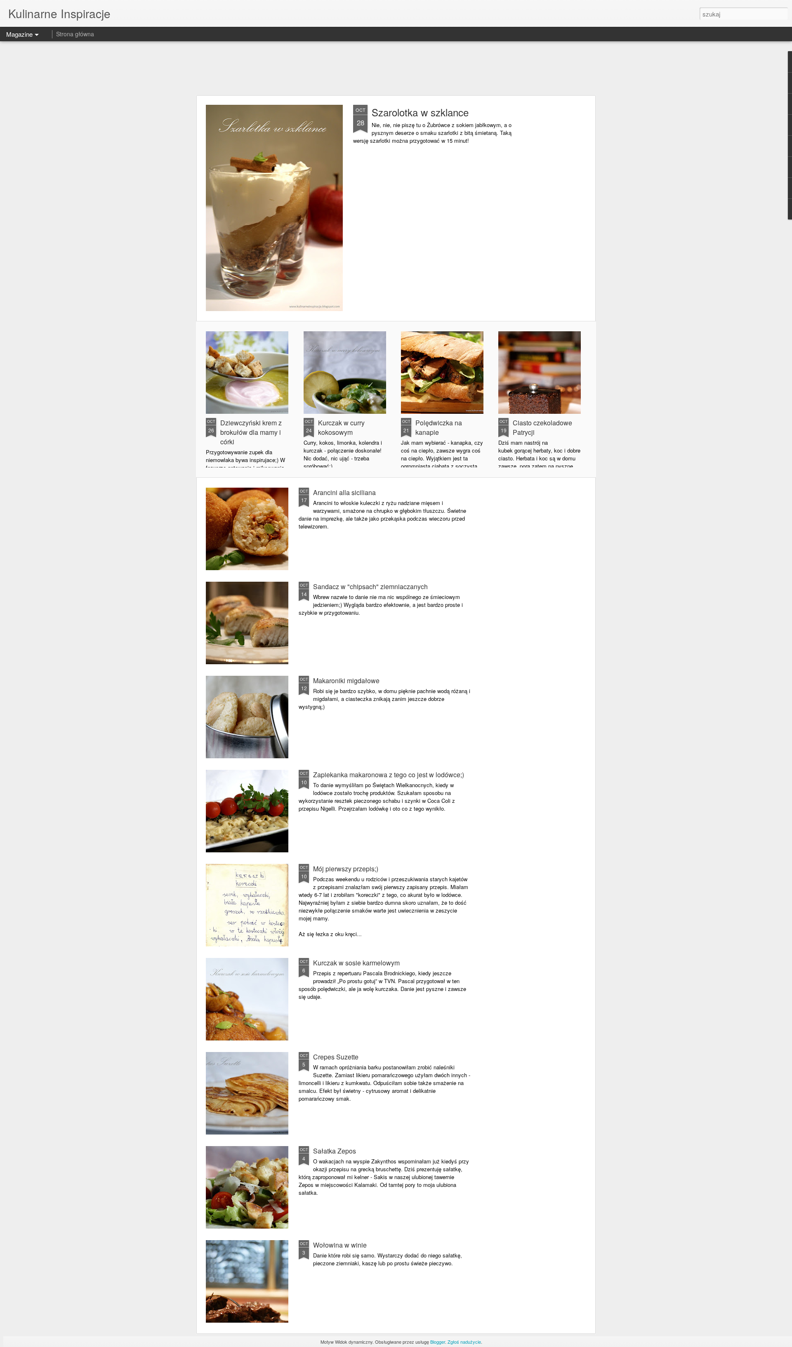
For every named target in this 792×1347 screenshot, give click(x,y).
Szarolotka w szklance (420, 112)
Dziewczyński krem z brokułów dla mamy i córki (251, 432)
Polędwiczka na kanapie (438, 427)
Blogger (437, 1341)
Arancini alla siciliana (344, 492)
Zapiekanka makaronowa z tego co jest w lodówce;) (388, 774)
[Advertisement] (396, 68)
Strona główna (75, 34)
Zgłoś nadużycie (464, 1341)
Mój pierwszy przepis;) (345, 868)
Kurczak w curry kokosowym (341, 427)
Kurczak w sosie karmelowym (356, 962)
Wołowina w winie (340, 1245)
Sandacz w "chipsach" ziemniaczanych (370, 586)
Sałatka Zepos (334, 1151)
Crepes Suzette (335, 1057)
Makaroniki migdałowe (346, 680)
